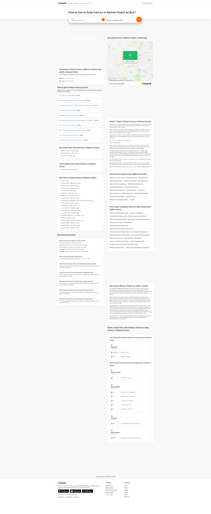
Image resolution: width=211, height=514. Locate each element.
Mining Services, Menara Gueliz (118, 219)
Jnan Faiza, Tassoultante (136, 213)
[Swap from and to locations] (103, 19)
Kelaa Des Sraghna (143, 180)
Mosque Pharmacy (143, 177)
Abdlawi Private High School (117, 177)
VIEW (77, 150)
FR (107, 494)
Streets (126, 490)
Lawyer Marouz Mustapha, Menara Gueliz (139, 219)
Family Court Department (131, 187)
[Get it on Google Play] (63, 491)
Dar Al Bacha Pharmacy (116, 180)
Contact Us (76, 497)
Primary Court (141, 190)
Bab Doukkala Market (131, 177)
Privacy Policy (69, 497)
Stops (125, 492)
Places (126, 487)
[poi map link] (130, 64)
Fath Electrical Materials (130, 180)
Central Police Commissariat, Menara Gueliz (121, 228)
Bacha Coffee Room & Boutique (118, 184)
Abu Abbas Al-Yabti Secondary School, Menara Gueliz (124, 244)
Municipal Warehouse (115, 193)
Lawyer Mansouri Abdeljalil (141, 193)
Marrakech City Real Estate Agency (119, 199)
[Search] (139, 19)
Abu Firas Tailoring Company (117, 196)
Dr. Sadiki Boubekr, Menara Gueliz (118, 216)
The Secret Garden (131, 190)
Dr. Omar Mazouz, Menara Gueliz (139, 231)
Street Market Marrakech (116, 187)
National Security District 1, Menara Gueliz (121, 222)
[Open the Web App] (87, 491)
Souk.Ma (132, 199)
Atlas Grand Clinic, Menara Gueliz (133, 238)
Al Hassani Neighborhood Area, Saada (120, 235)
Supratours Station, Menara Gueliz (140, 235)
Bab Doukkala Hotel (127, 193)
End (107, 18)
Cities (125, 494)
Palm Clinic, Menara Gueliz (137, 241)
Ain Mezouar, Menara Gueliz (117, 247)
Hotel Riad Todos (130, 196)
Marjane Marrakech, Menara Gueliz (119, 225)
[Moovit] (62, 3)
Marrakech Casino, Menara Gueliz (137, 216)
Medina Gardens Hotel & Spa (117, 190)
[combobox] (85, 20)
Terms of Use (61, 497)
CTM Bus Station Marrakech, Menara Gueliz (137, 247)
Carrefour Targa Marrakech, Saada (119, 213)
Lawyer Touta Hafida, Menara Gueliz (119, 241)
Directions (127, 496)
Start (72, 18)
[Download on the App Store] (75, 491)
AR (111, 494)
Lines (125, 485)
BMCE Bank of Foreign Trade (135, 184)
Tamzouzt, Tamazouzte (116, 238)
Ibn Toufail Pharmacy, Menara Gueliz (119, 231)
